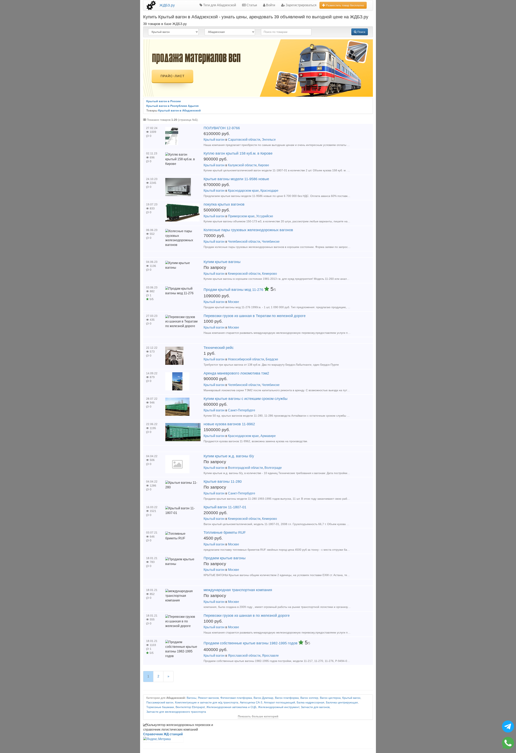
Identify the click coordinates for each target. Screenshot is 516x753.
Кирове (263, 165)
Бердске (272, 359)
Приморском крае (241, 216)
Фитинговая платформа (236, 697)
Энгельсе (269, 139)
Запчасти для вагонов (315, 707)
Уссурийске (264, 216)
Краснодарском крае (243, 190)
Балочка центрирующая (342, 702)
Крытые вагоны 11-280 (223, 481)
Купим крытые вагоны (222, 262)
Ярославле (270, 655)
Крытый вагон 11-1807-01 (225, 507)
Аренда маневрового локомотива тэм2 (236, 373)
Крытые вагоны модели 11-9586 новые (236, 179)
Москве (233, 302)
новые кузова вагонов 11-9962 (229, 424)
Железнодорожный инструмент (278, 707)
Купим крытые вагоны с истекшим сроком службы (245, 399)
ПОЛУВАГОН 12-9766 (222, 128)
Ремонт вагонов (208, 697)
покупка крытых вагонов (224, 204)
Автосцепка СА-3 (251, 702)
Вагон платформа (287, 697)
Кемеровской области (244, 273)
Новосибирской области (246, 359)
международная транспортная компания (238, 590)
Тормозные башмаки (160, 707)
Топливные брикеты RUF (225, 532)
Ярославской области (244, 655)
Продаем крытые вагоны (225, 558)
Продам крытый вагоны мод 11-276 (234, 290)
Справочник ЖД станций (163, 734)
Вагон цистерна (330, 697)
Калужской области (242, 165)
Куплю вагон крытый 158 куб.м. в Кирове (238, 153)
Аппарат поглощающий (279, 702)
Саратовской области (244, 139)
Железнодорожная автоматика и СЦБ (231, 707)
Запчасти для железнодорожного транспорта (176, 711)
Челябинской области (244, 241)
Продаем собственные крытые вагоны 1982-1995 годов (251, 643)
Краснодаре (269, 190)
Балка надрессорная (310, 702)
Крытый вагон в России (163, 101)
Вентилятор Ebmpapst (190, 707)
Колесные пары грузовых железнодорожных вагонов (248, 230)
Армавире (268, 436)
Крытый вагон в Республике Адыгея (172, 105)
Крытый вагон (214, 139)
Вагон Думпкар (263, 697)
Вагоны (191, 697)
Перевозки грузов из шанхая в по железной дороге (247, 616)
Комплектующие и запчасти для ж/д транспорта (206, 702)
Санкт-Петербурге (241, 410)
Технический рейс (219, 348)
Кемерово (269, 273)
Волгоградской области (245, 467)
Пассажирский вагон (159, 702)
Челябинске (271, 241)
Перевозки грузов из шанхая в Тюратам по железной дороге (255, 316)
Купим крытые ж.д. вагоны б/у (229, 456)
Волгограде (273, 467)
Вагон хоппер (309, 697)
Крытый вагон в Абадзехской (179, 110)
